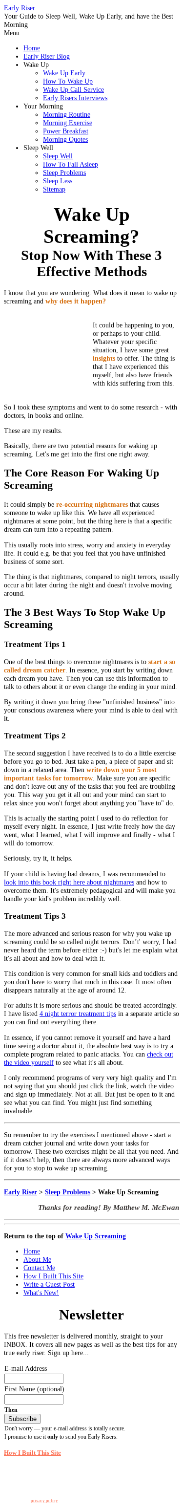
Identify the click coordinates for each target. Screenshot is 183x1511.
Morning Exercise (67, 123)
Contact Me (39, 1268)
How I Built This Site (53, 1276)
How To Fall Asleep (70, 164)
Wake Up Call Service (73, 89)
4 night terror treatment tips (78, 1013)
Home (31, 48)
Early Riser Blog (46, 56)
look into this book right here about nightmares (69, 882)
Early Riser (19, 8)
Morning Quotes (65, 139)
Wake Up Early (64, 73)
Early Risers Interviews (75, 98)
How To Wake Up (68, 81)
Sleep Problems (64, 172)
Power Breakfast (65, 131)
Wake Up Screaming (95, 1236)
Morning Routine (66, 114)
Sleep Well (58, 156)
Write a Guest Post (49, 1284)
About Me (37, 1259)
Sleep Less (57, 181)
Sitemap (54, 189)
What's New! (41, 1292)
